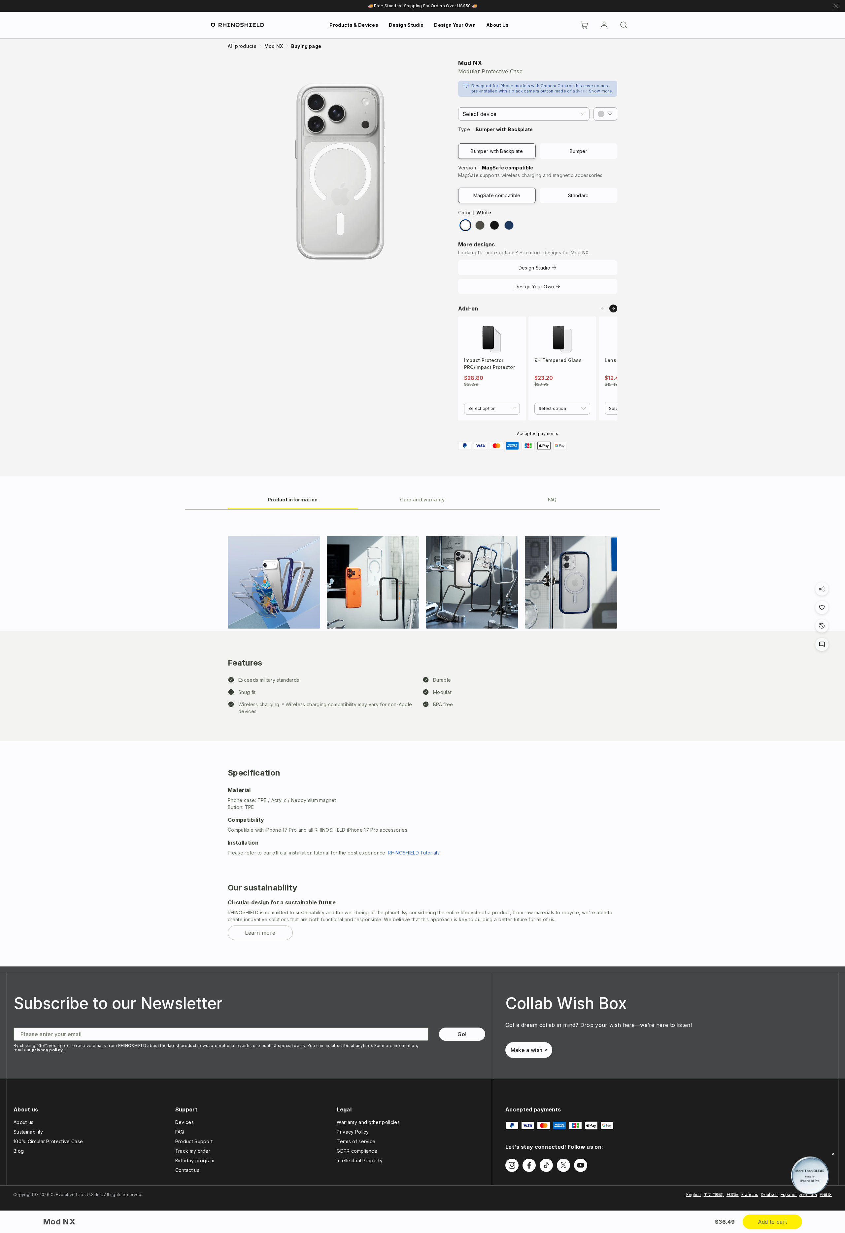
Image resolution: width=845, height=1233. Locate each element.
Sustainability (28, 1132)
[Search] (624, 25)
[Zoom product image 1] (274, 582)
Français (750, 1194)
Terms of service (356, 1141)
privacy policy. (48, 1049)
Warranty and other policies (368, 1122)
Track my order (192, 1151)
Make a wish (527, 1050)
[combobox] (492, 409)
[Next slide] (613, 308)
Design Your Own (455, 25)
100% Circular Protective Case (48, 1141)
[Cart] (584, 25)
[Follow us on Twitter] (563, 1165)
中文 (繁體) (714, 1194)
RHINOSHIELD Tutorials (414, 852)
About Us (497, 25)
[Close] (833, 1153)
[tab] (293, 499)
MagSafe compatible (497, 195)
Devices (184, 1122)
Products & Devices (353, 25)
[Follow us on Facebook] (529, 1165)
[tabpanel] (422, 738)
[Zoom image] (340, 171)
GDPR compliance (357, 1151)
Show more (600, 91)
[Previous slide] (603, 308)
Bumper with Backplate (497, 151)
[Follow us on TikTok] (546, 1165)
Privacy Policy (353, 1132)
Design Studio (406, 25)
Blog (19, 1151)
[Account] (604, 25)
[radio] (465, 225)
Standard (578, 195)
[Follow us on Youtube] (580, 1165)
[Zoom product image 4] (571, 582)
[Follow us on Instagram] (512, 1165)
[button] (605, 114)
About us (24, 1122)
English (693, 1194)
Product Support (194, 1141)
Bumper (578, 151)
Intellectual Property (360, 1160)
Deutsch (769, 1194)
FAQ (180, 1132)
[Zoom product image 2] (373, 582)
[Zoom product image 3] (472, 582)
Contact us (187, 1170)
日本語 (733, 1194)
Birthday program (195, 1160)
